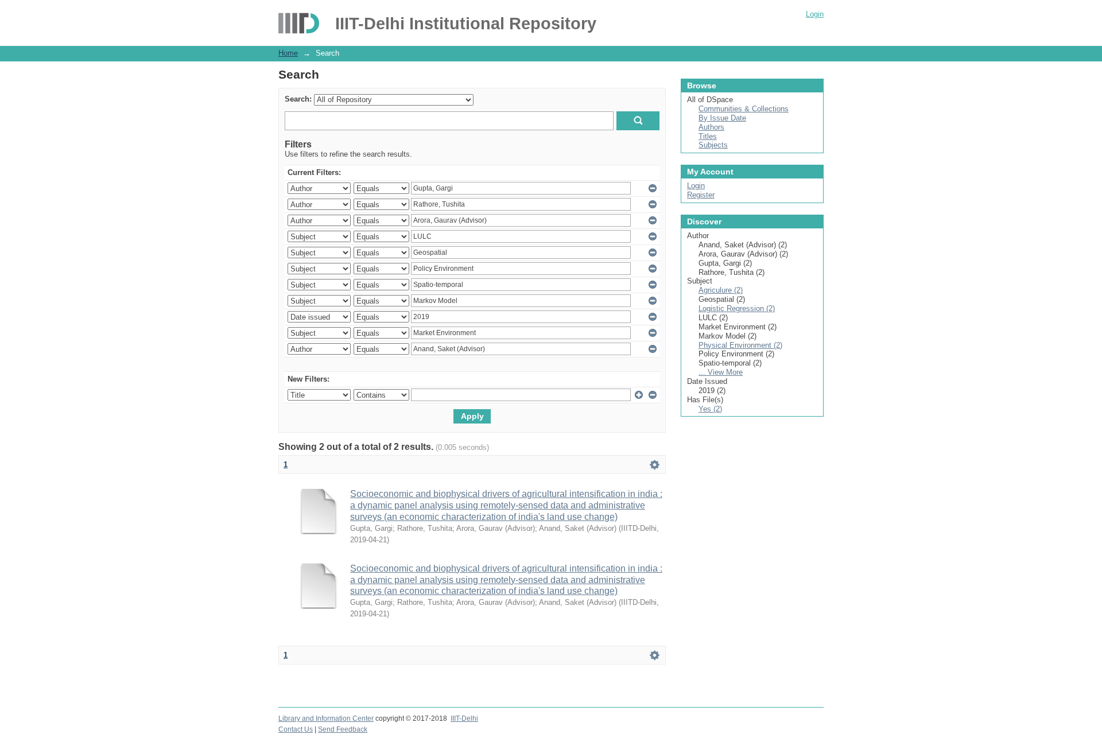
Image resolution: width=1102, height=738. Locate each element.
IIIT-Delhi (464, 718)
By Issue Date (722, 118)
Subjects (713, 145)
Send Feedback (342, 729)
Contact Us (295, 729)
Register (701, 195)
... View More (721, 372)
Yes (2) (710, 409)
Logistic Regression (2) (737, 308)
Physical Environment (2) (740, 345)
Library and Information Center (326, 718)
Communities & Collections (744, 108)
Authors (711, 127)
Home (288, 53)
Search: (298, 99)
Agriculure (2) (721, 290)
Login (815, 14)
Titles (708, 136)
